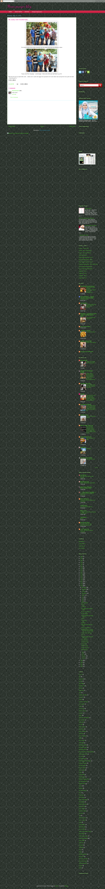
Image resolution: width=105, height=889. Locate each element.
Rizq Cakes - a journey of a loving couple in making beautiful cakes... (88, 315)
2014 (81, 578)
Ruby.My (82, 394)
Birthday (80, 688)
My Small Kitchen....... (85, 498)
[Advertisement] (41, 112)
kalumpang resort (82, 749)
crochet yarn (81, 708)
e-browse (81, 713)
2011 (81, 583)
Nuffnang (81, 788)
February (84, 656)
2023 (81, 562)
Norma (80, 786)
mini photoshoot (84, 641)
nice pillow (83, 606)
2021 (81, 566)
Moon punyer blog (19, 6)
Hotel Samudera (82, 731)
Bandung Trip (82, 685)
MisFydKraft (81, 541)
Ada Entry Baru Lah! (90, 459)
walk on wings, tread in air (86, 425)
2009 (81, 660)
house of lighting (82, 735)
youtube (80, 865)
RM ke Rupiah (82, 826)
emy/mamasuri (15, 90)
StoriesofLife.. (83, 517)
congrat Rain (84, 620)
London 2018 (81, 774)
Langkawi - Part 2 (83, 273)
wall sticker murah (83, 861)
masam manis (83, 505)
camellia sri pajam (83, 694)
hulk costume (82, 740)
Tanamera (81, 845)
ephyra (80, 715)
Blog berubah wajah (84, 235)
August (83, 595)
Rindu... (82, 518)
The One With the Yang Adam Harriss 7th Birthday (91, 305)
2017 (81, 572)
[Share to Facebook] (13, 80)
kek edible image (82, 758)
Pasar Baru (81, 795)
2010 (81, 585)
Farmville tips (82, 720)
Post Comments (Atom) (45, 130)
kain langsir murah (83, 747)
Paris (80, 792)
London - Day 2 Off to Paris (85, 252)
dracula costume (82, 710)
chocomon (81, 697)
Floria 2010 (81, 722)
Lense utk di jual (85, 647)
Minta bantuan (84, 649)
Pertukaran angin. (84, 299)
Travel (80, 849)
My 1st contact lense (86, 611)
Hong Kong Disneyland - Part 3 (86, 262)
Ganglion (83, 622)
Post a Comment (14, 97)
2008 (81, 662)
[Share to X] (12, 80)
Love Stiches (82, 548)
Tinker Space (82, 546)
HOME (10, 11)
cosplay (80, 699)
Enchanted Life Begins (85, 404)
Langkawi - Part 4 (83, 277)
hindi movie (81, 729)
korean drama (82, 770)
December (84, 587)
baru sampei (84, 643)
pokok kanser (82, 806)
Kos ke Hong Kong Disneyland (85, 268)
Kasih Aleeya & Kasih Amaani (87, 286)
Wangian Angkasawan (37, 11)
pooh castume (82, 808)
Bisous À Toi (83, 510)
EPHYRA (27, 11)
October (83, 591)
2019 (81, 568)
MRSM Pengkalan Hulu (84, 779)
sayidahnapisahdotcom (85, 437)
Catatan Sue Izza (84, 415)
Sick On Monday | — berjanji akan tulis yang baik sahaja (87, 297)
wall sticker (81, 856)
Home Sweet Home (84, 522)
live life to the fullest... (85, 326)
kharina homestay (83, 763)
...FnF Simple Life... (85, 529)
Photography (81, 801)
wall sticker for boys (83, 858)
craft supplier (82, 704)
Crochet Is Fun (82, 543)
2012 (81, 581)
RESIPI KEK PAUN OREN (85, 488)
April (83, 652)
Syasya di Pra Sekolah (91, 342)
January (83, 658)
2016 (81, 574)
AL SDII (80, 681)
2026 (81, 556)
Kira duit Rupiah (82, 765)
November (84, 589)
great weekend (84, 602)
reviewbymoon (82, 824)
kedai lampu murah (83, 754)
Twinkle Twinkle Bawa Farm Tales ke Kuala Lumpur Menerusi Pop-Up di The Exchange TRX (91, 408)
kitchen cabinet (82, 767)
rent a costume (82, 820)
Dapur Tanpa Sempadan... (86, 487)
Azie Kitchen (83, 475)
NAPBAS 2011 (82, 783)
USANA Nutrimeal (83, 854)
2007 (81, 664)
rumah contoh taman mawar (85, 831)
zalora (80, 867)
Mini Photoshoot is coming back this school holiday (87, 630)
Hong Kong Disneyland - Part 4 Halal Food (88, 264)
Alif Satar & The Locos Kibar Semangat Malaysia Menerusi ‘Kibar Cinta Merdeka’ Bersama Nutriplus (91, 398)
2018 (81, 570)
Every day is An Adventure (86, 351)
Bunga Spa (81, 690)
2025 (81, 558)
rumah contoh (82, 829)
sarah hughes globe (83, 838)
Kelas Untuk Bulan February (86, 506)
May (83, 601)
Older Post (72, 126)
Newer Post (11, 126)
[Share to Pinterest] (15, 80)
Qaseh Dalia (83, 447)
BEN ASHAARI (83, 360)
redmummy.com (82, 817)
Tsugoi (80, 851)
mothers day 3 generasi (86, 632)
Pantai (82, 618)
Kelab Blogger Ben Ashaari (85, 760)
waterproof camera (83, 863)
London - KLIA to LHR (83, 248)
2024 (81, 560)
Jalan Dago (81, 742)
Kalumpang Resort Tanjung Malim (86, 751)
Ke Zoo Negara (84, 613)
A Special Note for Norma (90, 225)
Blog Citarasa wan (84, 481)
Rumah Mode (82, 833)
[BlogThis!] (10, 80)
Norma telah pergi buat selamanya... (87, 218)
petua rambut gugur (83, 799)
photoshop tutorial (83, 804)
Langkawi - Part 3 (83, 275)
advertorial (81, 679)
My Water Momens (83, 781)
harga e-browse (82, 726)
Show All (96, 467)
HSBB (80, 738)
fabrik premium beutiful (84, 717)
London (80, 772)
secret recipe (82, 840)
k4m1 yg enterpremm (86, 627)
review (80, 822)
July (83, 597)
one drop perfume (83, 790)
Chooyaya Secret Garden (86, 457)
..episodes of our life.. (85, 330)
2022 (81, 564)
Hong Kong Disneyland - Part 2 (86, 259)
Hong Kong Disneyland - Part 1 (86, 257)
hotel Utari (81, 733)
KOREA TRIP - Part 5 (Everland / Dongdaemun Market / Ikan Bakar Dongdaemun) (91, 290)
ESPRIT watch (84, 645)
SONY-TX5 (81, 842)
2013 (81, 579)
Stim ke (83, 634)
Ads (80, 676)
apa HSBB (81, 683)
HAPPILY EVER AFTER (85, 341)
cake (80, 692)
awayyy (83, 604)
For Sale (81, 724)
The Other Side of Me (85, 383)
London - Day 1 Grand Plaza (85, 250)
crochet (80, 706)
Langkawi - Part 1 (83, 271)
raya (80, 815)
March (83, 654)
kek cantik (81, 756)
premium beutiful (82, 810)
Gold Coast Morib (83, 255)
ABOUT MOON (18, 11)
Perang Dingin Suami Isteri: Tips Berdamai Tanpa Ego (90, 386)
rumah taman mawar (83, 836)
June (83, 599)
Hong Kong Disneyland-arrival (85, 266)
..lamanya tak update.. (90, 331)
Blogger (66, 886)
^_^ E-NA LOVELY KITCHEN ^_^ (88, 492)
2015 (81, 576)
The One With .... (84, 303)
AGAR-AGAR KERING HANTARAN (87, 482)
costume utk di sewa (83, 701)
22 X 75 (80, 674)
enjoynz (57, 886)
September (84, 593)
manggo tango (82, 776)
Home (42, 126)
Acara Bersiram (84, 639)
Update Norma (88, 208)
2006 (81, 666)
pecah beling (81, 797)
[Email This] (9, 80)
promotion (81, 813)
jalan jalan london (82, 745)
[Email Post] (17, 84)
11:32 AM (14, 94)
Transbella (81, 847)
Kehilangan (88, 448)
